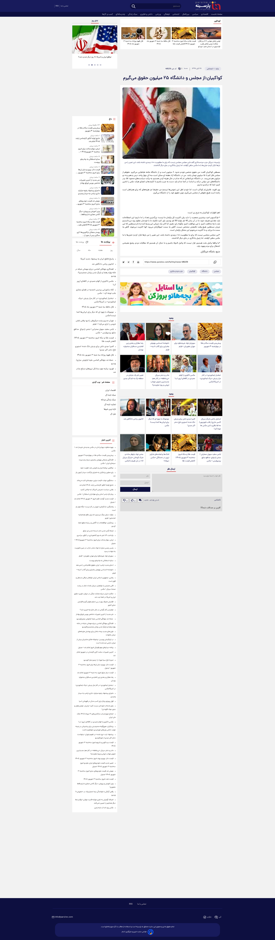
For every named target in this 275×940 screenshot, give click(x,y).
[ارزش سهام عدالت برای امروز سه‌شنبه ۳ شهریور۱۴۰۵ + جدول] (107, 149)
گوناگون (217, 21)
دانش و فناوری (146, 14)
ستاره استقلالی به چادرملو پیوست (90, 161)
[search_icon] (133, 6)
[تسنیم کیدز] (171, 295)
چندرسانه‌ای (121, 14)
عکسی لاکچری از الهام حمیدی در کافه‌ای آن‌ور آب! (185, 377)
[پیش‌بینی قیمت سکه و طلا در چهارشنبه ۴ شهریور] (210, 331)
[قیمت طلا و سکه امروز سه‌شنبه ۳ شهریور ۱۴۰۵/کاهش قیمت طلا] (184, 33)
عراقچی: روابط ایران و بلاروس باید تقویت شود (96, 468)
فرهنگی (167, 14)
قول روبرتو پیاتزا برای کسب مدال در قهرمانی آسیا (96, 701)
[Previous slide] (75, 40)
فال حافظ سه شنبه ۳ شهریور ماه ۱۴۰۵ (158, 42)
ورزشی (158, 14)
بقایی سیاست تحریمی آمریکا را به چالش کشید (96, 489)
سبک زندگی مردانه (108, 399)
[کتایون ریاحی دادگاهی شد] (132, 407)
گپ (220, 917)
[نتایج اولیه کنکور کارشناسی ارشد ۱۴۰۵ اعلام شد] (107, 138)
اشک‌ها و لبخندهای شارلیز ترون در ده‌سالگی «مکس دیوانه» (159, 457)
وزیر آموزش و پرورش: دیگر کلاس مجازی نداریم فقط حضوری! (89, 213)
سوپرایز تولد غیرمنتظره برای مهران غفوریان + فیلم (184, 345)
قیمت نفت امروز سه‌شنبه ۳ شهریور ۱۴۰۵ (98, 779)
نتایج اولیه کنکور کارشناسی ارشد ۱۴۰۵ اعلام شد (87, 140)
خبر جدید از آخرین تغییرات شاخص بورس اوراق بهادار (89, 182)
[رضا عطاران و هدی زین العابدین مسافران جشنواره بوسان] (132, 331)
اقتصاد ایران (110, 390)
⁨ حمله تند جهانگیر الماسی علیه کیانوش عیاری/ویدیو (95, 619)
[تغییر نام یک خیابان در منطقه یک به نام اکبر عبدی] (132, 363)
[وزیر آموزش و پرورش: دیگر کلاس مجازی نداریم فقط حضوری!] (107, 211)
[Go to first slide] (114, 40)
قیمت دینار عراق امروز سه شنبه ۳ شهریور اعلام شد (95, 672)
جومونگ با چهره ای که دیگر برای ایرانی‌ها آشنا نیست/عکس (158, 422)
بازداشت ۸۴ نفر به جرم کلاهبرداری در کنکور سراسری (95, 535)
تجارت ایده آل (110, 404)
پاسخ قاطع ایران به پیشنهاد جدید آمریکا (97, 259)
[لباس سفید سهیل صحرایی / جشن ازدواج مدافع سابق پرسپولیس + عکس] (210, 442)
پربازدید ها (105, 242)
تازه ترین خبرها (110, 409)
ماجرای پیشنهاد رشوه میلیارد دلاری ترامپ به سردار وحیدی (89, 192)
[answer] (140, 500)
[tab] (100, 64)
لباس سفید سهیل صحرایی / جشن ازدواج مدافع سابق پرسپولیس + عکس (210, 457)
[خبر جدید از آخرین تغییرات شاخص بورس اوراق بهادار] (107, 180)
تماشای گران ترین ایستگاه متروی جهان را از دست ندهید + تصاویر (93, 59)
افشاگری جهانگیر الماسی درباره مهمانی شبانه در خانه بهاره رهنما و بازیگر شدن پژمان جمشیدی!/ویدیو (95, 273)
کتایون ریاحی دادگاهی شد (133, 419)
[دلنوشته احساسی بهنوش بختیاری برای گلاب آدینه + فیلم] (158, 331)
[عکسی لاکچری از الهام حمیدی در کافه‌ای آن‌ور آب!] (184, 363)
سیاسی (195, 14)
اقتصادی (205, 14)
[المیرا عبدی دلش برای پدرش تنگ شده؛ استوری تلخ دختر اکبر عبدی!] (184, 407)
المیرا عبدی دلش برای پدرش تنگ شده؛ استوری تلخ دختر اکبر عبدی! (184, 422)
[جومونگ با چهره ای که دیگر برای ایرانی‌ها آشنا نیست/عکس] (158, 407)
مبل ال (113, 414)
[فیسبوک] (133, 262)
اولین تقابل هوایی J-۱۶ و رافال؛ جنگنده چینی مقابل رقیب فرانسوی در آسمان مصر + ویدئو (209, 44)
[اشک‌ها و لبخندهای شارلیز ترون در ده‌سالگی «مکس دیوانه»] (158, 442)
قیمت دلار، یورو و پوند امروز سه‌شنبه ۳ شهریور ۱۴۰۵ (94, 758)
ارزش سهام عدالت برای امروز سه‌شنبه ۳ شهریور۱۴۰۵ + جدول (89, 150)
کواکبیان (192, 271)
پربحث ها (80, 242)
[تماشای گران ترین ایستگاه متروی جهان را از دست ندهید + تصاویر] (94, 39)
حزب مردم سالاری (176, 271)
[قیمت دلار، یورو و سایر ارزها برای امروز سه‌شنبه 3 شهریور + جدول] (107, 170)
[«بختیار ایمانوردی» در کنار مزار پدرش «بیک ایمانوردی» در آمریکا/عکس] (210, 363)
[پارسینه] (206, 6)
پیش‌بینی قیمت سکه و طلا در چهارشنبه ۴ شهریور (211, 345)
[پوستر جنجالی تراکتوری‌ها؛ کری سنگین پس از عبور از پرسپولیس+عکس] (107, 232)
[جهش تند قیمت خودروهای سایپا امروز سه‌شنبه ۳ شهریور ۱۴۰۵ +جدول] (107, 201)
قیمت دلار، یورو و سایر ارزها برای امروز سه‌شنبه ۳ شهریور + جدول (88, 171)
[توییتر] (123, 262)
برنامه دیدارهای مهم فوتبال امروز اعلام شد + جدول (95, 647)
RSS (57, 6)
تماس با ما (64, 6)
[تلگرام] (128, 262)
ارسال (135, 489)
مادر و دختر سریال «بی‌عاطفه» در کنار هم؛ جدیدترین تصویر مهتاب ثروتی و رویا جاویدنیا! (160, 380)
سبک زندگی (133, 14)
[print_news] (138, 262)
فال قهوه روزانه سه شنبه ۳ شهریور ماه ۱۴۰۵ (133, 42)
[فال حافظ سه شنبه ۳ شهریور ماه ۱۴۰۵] (159, 33)
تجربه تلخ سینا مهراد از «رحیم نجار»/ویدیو (98, 660)
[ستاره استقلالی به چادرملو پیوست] (107, 159)
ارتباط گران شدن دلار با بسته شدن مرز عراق (98, 531)
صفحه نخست (216, 14)
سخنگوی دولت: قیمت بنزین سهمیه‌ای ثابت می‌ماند (95, 480)
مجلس (216, 271)
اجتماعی (176, 14)
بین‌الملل (186, 14)
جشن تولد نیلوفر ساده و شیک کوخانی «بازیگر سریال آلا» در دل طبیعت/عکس (133, 457)
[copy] (215, 262)
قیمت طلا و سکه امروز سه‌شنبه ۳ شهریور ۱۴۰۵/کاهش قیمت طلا (184, 42)
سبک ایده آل (110, 395)
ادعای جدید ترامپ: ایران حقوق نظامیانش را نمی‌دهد (94, 565)
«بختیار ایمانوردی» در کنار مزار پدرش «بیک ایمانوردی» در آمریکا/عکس (210, 378)
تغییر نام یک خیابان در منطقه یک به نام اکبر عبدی (133, 377)
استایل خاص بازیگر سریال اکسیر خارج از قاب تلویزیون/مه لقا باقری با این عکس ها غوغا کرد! (210, 424)
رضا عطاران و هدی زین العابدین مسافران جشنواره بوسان (133, 346)
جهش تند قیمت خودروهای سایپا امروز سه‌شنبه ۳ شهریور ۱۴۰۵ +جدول (88, 203)
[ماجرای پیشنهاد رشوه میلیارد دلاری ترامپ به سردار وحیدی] (107, 190)
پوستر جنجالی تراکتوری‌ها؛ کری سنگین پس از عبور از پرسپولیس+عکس (88, 234)
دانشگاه (204, 271)
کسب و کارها (107, 14)
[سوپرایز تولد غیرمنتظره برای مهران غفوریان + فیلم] (184, 331)
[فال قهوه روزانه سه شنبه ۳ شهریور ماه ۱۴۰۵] (133, 33)
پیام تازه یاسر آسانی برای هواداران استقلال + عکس (95, 494)
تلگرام (209, 917)
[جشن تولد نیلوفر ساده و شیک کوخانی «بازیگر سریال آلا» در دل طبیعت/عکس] (132, 442)
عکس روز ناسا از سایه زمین (103, 807)
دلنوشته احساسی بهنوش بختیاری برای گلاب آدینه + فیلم (159, 346)
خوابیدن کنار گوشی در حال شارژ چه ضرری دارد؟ (96, 610)
